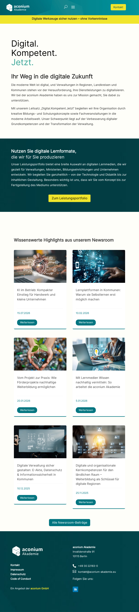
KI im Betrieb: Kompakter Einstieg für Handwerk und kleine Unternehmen (36, 294)
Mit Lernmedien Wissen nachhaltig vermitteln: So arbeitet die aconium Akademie (98, 382)
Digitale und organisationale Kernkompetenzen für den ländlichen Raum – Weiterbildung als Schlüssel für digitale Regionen (97, 475)
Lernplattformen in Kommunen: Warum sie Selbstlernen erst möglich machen (98, 294)
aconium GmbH (40, 588)
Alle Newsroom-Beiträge (69, 522)
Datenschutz (18, 574)
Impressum (17, 569)
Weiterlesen (27, 322)
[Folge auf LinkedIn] (75, 589)
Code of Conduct (21, 578)
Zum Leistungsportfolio (69, 198)
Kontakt (118, 7)
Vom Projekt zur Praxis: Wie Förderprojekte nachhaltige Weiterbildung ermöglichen (36, 382)
